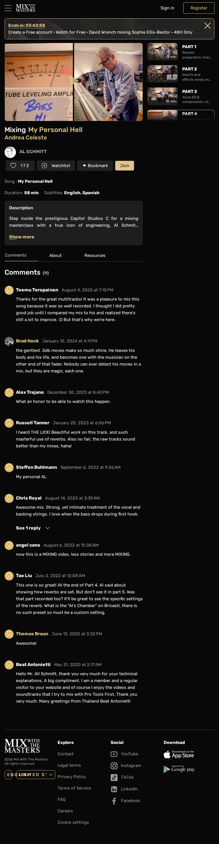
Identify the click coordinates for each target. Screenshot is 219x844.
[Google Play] (189, 769)
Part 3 (189, 91)
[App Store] (189, 754)
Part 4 (189, 113)
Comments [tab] (16, 255)
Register (198, 8)
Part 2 (189, 69)
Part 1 (189, 46)
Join (124, 165)
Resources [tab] (95, 255)
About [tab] (55, 255)
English (9, 774)
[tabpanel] (74, 490)
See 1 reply (28, 528)
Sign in (167, 8)
